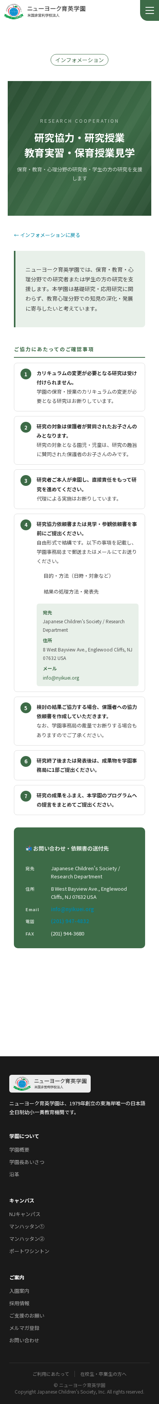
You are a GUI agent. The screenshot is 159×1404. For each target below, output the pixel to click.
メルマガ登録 (24, 1327)
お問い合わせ (24, 1340)
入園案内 (19, 1290)
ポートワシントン (29, 1251)
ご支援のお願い (26, 1315)
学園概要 (19, 1149)
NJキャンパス (25, 1214)
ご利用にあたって (50, 1374)
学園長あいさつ (26, 1161)
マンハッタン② (26, 1238)
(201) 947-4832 (70, 921)
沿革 (14, 1174)
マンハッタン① (26, 1226)
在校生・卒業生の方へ (103, 1374)
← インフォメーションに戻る (47, 235)
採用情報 (19, 1303)
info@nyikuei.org (61, 677)
